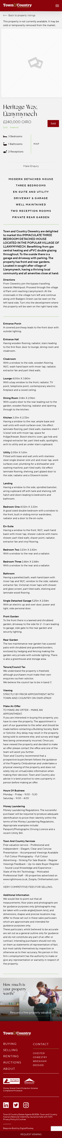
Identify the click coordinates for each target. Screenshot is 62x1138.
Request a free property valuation (31, 1012)
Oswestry (40, 1057)
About (9, 1069)
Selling (10, 1050)
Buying (10, 1044)
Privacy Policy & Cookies (14, 1119)
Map (36, 143)
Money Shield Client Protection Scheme (20, 1088)
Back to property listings (21, 15)
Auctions (12, 1062)
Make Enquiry (31, 166)
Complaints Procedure (12, 1091)
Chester (39, 1053)
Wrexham (40, 1061)
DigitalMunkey (26, 1128)
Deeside (38, 1065)
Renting (11, 1056)
